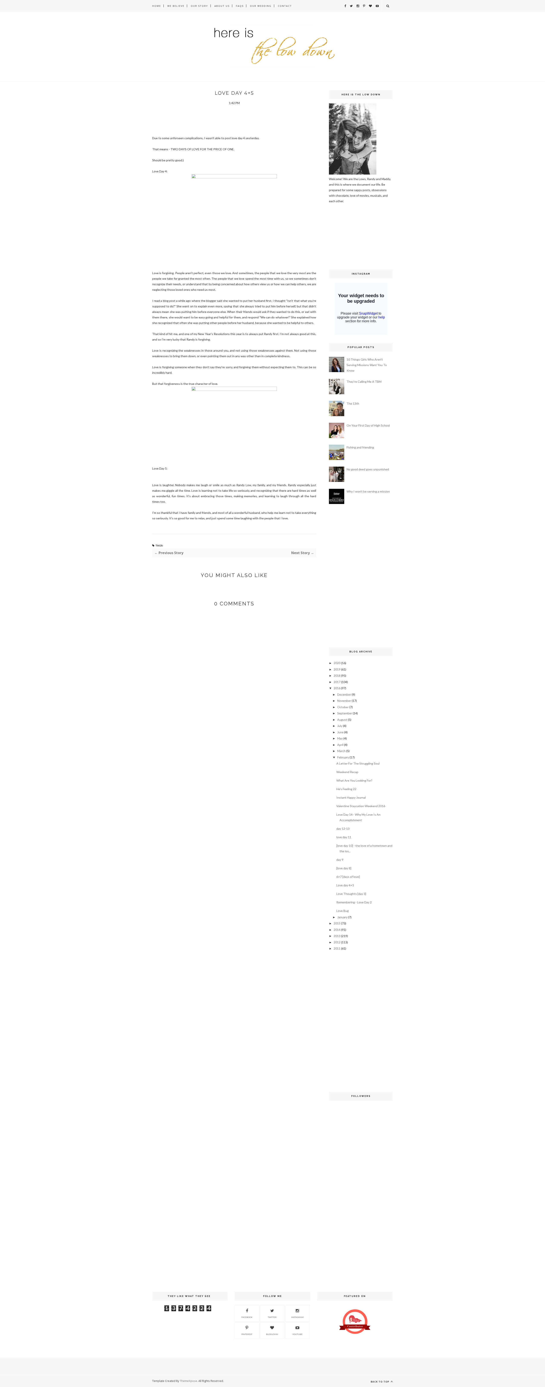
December (344, 694)
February (343, 757)
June (340, 732)
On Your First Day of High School (368, 425)
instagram (297, 1317)
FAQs (240, 5)
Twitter (272, 1317)
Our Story (199, 5)
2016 (337, 688)
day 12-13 (343, 828)
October (343, 707)
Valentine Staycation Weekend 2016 (360, 806)
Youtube (297, 1334)
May (340, 738)
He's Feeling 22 (346, 789)
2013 (337, 936)
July (339, 726)
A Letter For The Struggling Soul (358, 763)
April (340, 745)
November (344, 700)
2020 (337, 663)
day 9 (339, 859)
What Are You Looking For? (354, 780)
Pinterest (246, 1334)
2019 (337, 669)
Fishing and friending (360, 447)
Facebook (246, 1317)
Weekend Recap (347, 772)
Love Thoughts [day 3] (351, 894)
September (344, 713)
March (341, 751)
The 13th (353, 403)
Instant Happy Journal (351, 797)
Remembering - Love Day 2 (354, 902)
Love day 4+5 (345, 885)
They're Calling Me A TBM (364, 381)
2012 (337, 942)
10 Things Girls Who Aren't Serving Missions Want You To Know (367, 365)
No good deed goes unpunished (368, 469)
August (342, 719)
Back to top (380, 1381)
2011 (337, 948)
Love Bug (342, 911)
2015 (337, 923)
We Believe (175, 5)
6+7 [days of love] (348, 876)
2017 (337, 682)
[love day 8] (343, 868)
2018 (337, 675)
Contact (285, 5)
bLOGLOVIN (272, 1334)
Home (156, 5)
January (342, 917)
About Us (221, 5)
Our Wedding (260, 5)
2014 (337, 929)
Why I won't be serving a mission (368, 491)
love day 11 (343, 837)
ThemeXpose (188, 1381)
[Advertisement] (341, 235)
